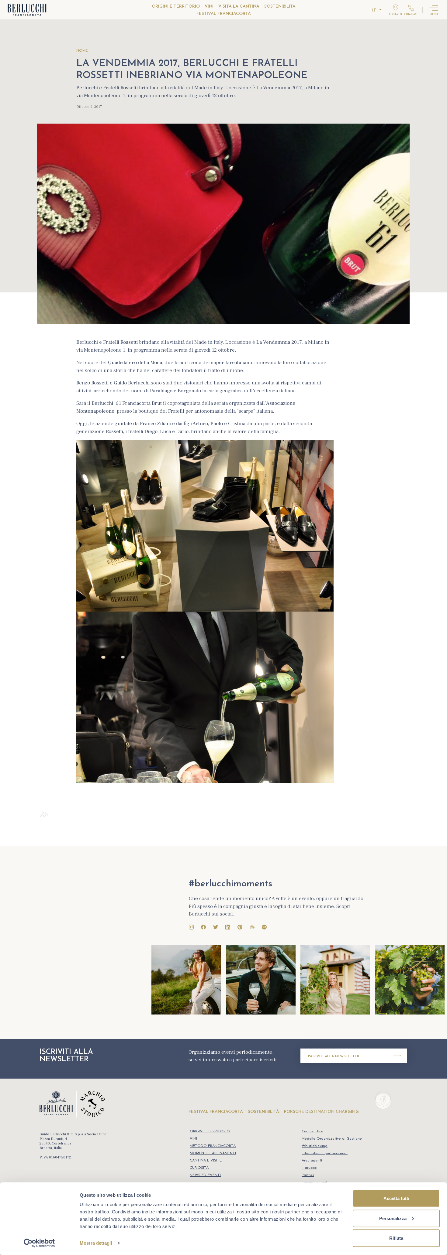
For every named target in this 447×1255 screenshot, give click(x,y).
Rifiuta (396, 1238)
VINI (209, 6)
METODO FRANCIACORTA (213, 1146)
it (374, 10)
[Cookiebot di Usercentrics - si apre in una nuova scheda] (39, 1243)
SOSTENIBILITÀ (280, 6)
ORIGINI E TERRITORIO (176, 6)
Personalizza (393, 1218)
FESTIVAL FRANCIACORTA (223, 14)
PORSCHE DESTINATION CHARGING (321, 1112)
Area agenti (312, 1160)
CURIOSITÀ (199, 1168)
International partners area (325, 1153)
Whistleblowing (314, 1146)
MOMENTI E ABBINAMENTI (213, 1153)
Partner (308, 1175)
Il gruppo (309, 1168)
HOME (82, 51)
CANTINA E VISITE (206, 1160)
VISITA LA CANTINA (238, 6)
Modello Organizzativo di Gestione (332, 1139)
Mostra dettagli (96, 1243)
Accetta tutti (396, 1198)
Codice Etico (312, 1131)
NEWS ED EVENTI (205, 1175)
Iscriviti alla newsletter (333, 1056)
